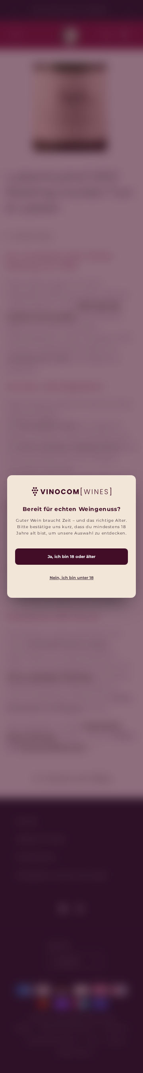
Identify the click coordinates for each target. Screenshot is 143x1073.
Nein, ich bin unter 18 (72, 577)
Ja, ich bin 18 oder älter (71, 556)
